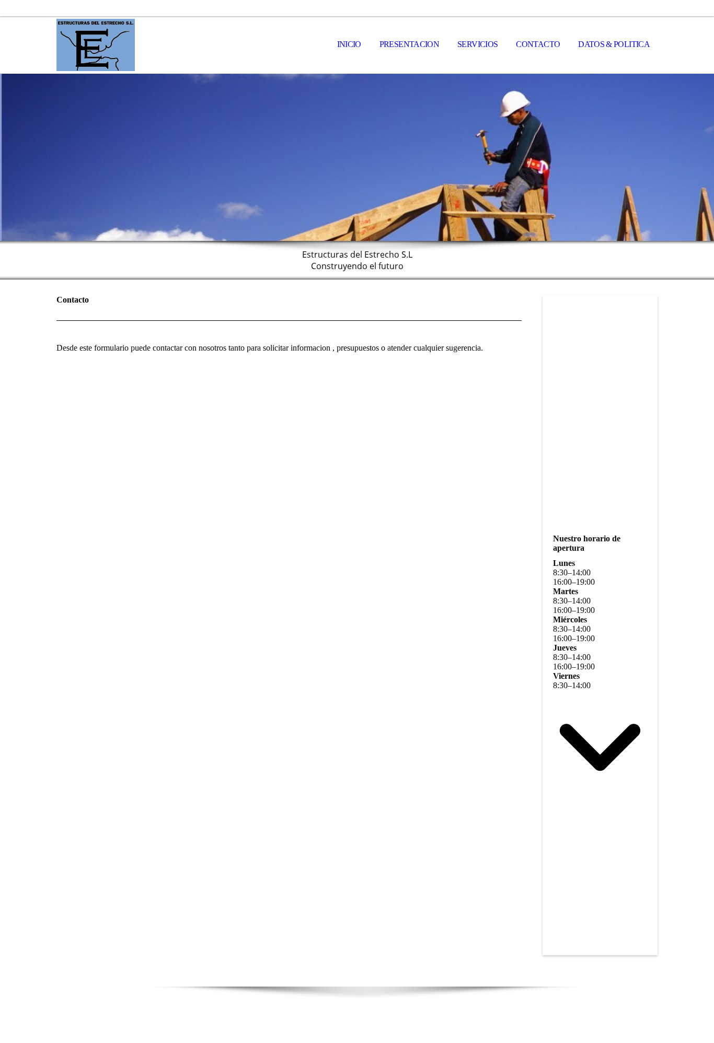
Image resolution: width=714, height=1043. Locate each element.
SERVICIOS (477, 44)
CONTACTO (538, 44)
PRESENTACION (409, 44)
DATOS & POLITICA (614, 44)
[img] (108, 45)
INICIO (349, 44)
